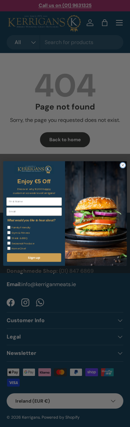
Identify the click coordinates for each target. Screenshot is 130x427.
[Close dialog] (123, 165)
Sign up (34, 257)
